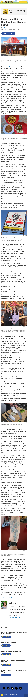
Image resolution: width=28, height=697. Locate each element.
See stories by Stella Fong (15, 617)
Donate (24, 2)
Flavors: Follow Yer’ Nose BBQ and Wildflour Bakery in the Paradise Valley (14, 632)
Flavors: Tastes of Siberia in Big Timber (11, 651)
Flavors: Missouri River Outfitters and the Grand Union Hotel (13, 660)
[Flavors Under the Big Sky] (5, 11)
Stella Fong (5, 27)
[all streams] (26, 695)
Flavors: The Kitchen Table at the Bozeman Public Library (13, 671)
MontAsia (9, 66)
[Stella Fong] (4, 605)
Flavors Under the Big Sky (17, 11)
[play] (2, 695)
